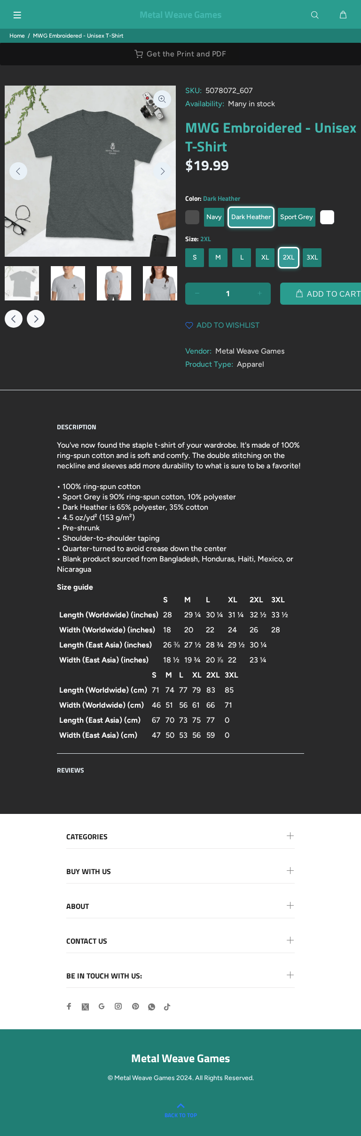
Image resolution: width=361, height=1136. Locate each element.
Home (17, 35)
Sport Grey (296, 217)
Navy (214, 217)
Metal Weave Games (249, 351)
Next (162, 171)
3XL (312, 257)
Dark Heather (251, 217)
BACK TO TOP (181, 1115)
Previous (18, 171)
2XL (288, 257)
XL (265, 257)
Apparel (250, 364)
